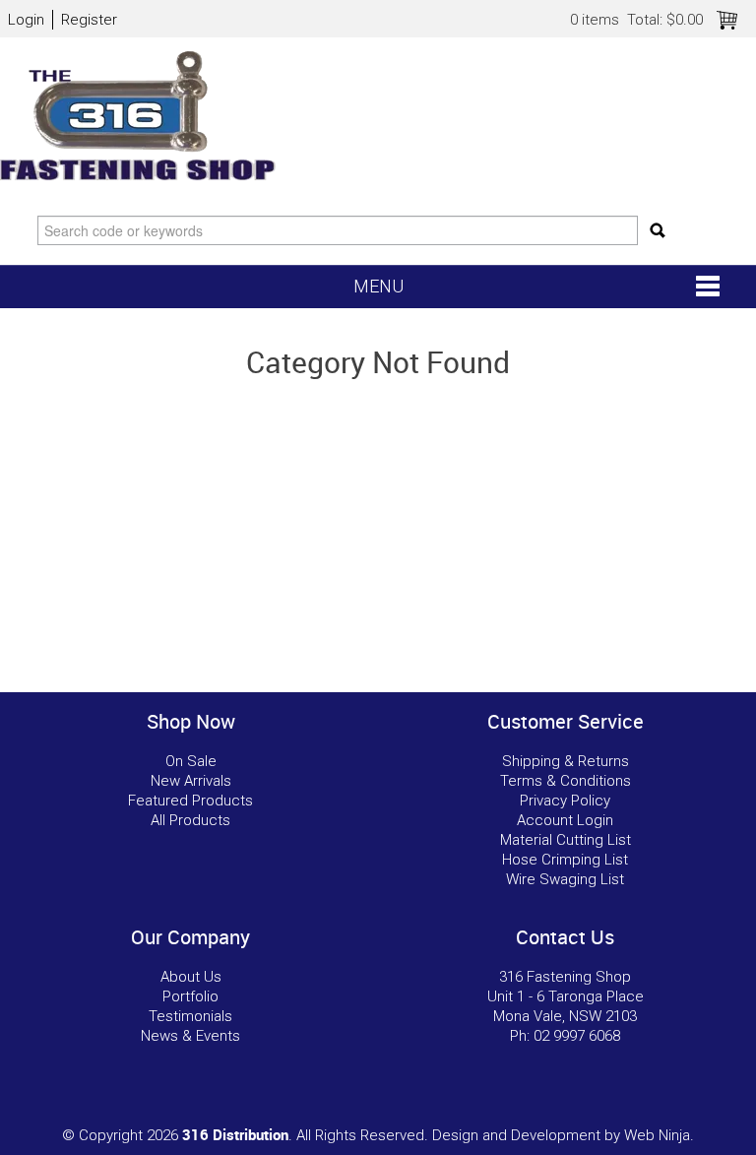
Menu (378, 286)
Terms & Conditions (565, 781)
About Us (190, 977)
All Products (190, 820)
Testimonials (190, 1016)
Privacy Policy (565, 800)
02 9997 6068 (577, 1036)
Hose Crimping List (565, 859)
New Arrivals (191, 781)
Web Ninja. (659, 1135)
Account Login (565, 820)
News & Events (190, 1036)
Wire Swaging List (565, 879)
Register (89, 20)
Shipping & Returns (565, 761)
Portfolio (190, 996)
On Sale (191, 761)
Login (26, 20)
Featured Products (190, 800)
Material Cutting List (565, 840)
